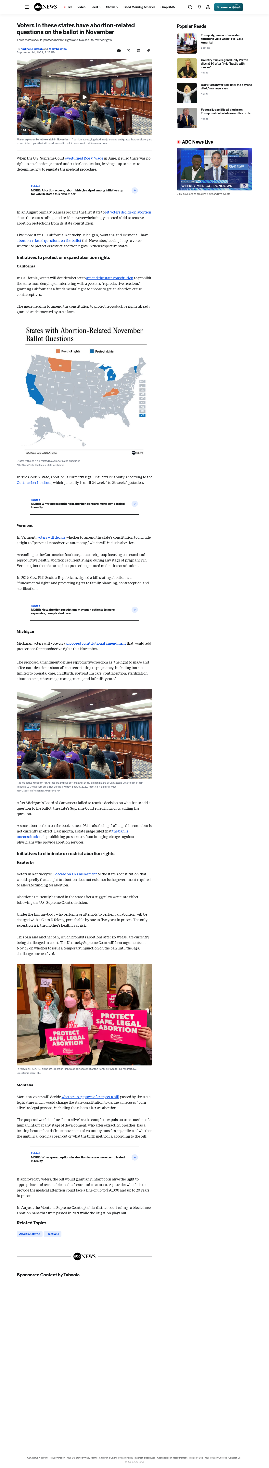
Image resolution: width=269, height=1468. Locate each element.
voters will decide (51, 537)
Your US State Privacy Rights (81, 1457)
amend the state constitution (109, 277)
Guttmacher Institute (34, 482)
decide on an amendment (76, 873)
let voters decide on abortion (128, 211)
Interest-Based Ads (144, 1457)
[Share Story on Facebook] (119, 50)
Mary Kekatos (57, 49)
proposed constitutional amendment (96, 643)
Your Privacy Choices (215, 1457)
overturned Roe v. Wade (84, 158)
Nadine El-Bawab (31, 49)
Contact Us (234, 1457)
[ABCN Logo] (45, 6)
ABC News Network (37, 1457)
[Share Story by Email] (138, 50)
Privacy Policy (57, 1457)
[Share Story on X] (129, 50)
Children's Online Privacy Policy (116, 1457)
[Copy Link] (148, 50)
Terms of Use (196, 1457)
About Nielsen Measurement (172, 1457)
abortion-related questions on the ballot (49, 240)
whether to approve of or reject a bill (90, 1096)
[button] (27, 7)
